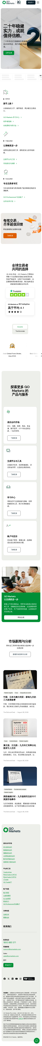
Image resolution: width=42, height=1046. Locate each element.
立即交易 (9, 53)
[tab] (20, 327)
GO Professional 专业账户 (11, 904)
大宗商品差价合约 (9, 856)
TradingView (7, 872)
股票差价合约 (7, 850)
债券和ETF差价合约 (9, 862)
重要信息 (6, 917)
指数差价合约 (7, 853)
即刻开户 (31, 2)
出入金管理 (6, 899)
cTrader (5, 879)
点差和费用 (6, 896)
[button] (37, 2)
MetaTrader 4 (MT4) (10, 875)
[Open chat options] (37, 1041)
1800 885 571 (9, 942)
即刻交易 (21, 617)
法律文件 (6, 914)
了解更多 (10, 236)
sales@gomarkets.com (11, 956)
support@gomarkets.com (12, 949)
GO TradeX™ (7, 882)
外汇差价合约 (7, 847)
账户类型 (6, 893)
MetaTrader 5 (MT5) (9, 877)
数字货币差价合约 (9, 859)
